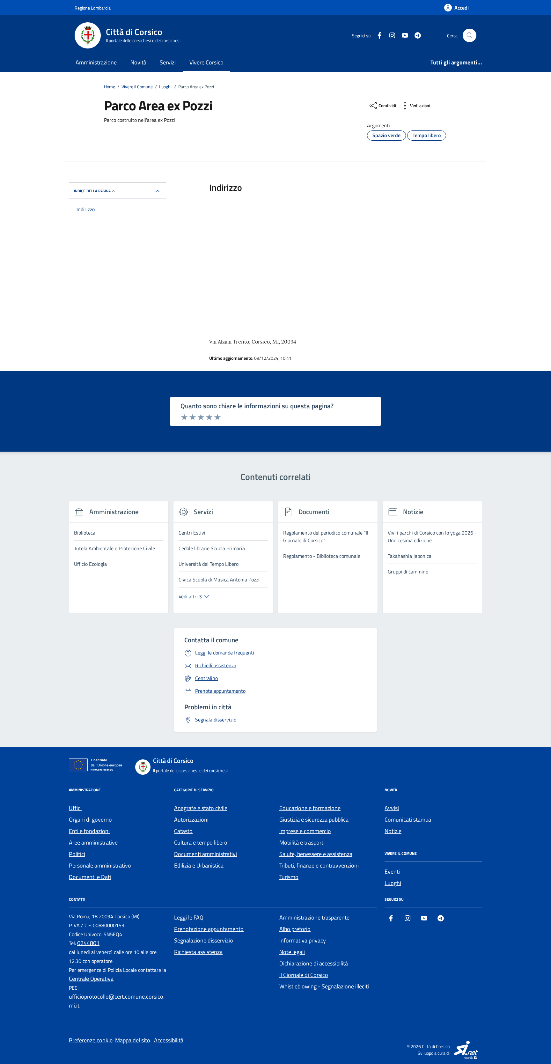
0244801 (88, 943)
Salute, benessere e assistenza (315, 854)
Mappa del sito (132, 1040)
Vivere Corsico (206, 62)
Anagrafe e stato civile (200, 808)
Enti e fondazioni (89, 831)
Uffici (75, 808)
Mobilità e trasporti (302, 842)
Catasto (183, 831)
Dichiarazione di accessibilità (313, 963)
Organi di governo (90, 819)
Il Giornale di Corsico (303, 975)
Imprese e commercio (305, 831)
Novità (138, 62)
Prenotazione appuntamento (209, 929)
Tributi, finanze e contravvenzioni (319, 865)
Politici (77, 854)
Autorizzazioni (191, 819)
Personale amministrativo (100, 865)
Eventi (392, 871)
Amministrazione (96, 62)
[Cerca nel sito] (469, 35)
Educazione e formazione (310, 808)
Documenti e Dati (90, 877)
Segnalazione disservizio (203, 940)
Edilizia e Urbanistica (199, 865)
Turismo (288, 877)
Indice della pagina (92, 191)
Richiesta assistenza (198, 952)
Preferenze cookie (91, 1040)
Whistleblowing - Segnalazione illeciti (324, 986)
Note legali (292, 952)
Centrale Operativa (91, 978)
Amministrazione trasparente (314, 917)
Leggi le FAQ (188, 917)
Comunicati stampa (408, 819)
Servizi (168, 62)
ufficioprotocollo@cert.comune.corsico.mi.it (117, 1001)
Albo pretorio (295, 929)
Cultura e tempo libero (200, 842)
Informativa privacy (302, 940)
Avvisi (392, 808)
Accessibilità (168, 1040)
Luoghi (393, 883)
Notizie (393, 831)
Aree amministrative (93, 842)
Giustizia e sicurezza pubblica (314, 819)
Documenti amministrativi (205, 854)
